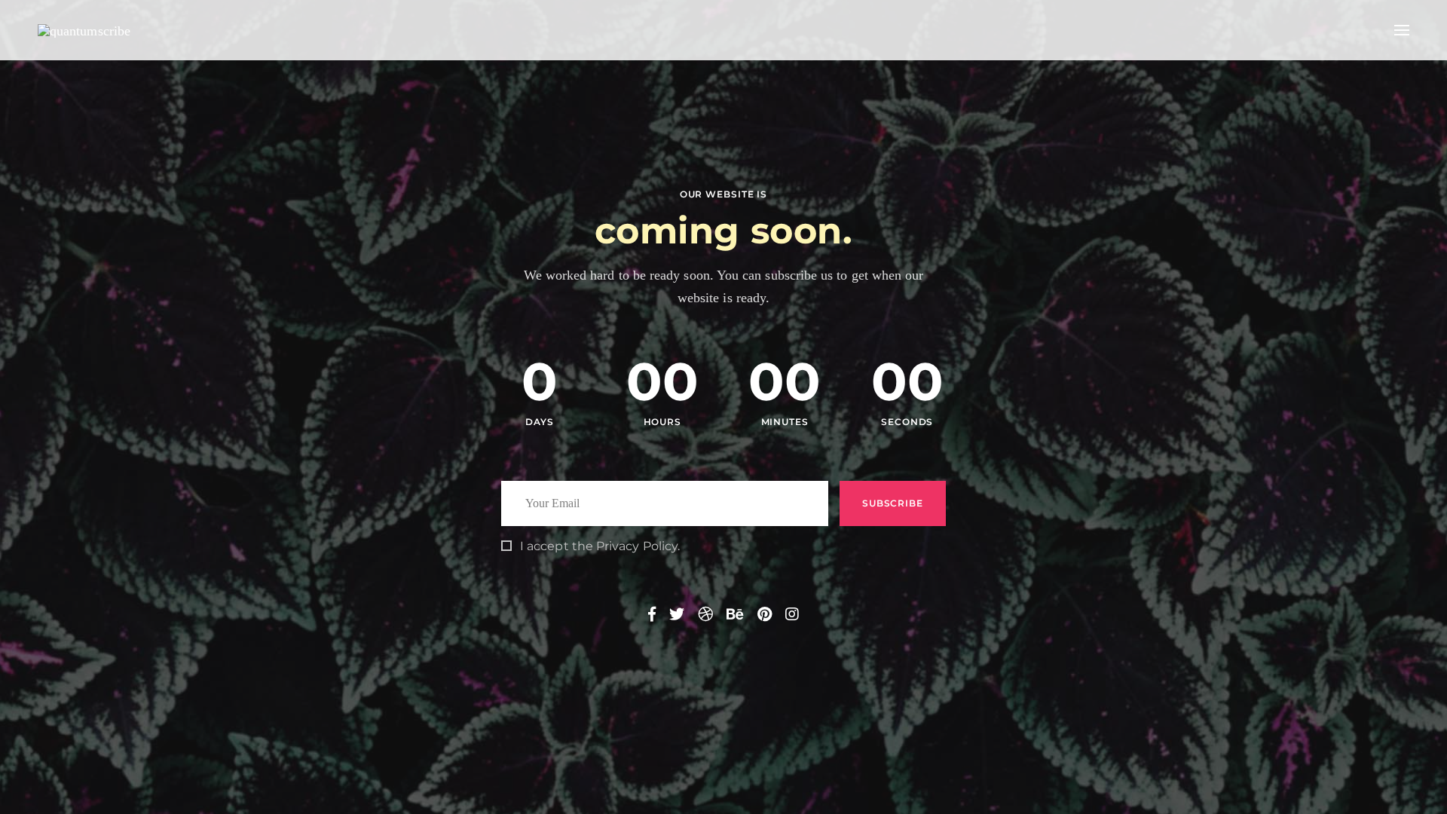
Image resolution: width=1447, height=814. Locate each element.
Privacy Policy (637, 546)
